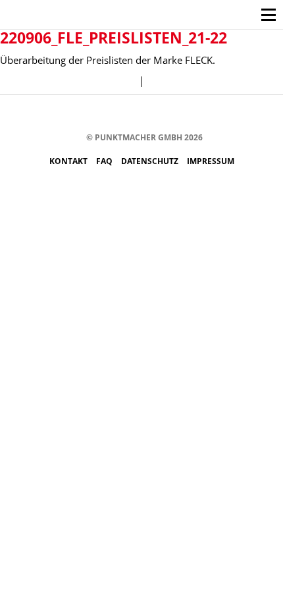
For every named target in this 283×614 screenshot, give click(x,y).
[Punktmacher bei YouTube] (129, 114)
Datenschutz (150, 161)
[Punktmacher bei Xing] (169, 114)
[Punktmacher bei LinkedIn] (188, 114)
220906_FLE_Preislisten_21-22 (113, 37)
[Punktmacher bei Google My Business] (208, 114)
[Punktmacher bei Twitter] (109, 114)
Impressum (210, 161)
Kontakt (69, 161)
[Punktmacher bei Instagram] (90, 114)
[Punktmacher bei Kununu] (149, 114)
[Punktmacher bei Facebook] (70, 114)
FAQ (105, 161)
